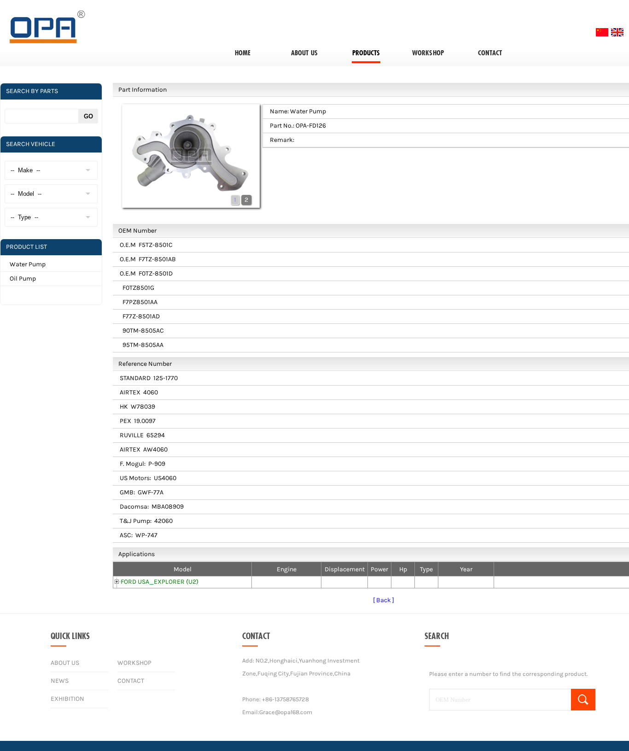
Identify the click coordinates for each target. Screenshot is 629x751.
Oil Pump (23, 278)
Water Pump (28, 264)
